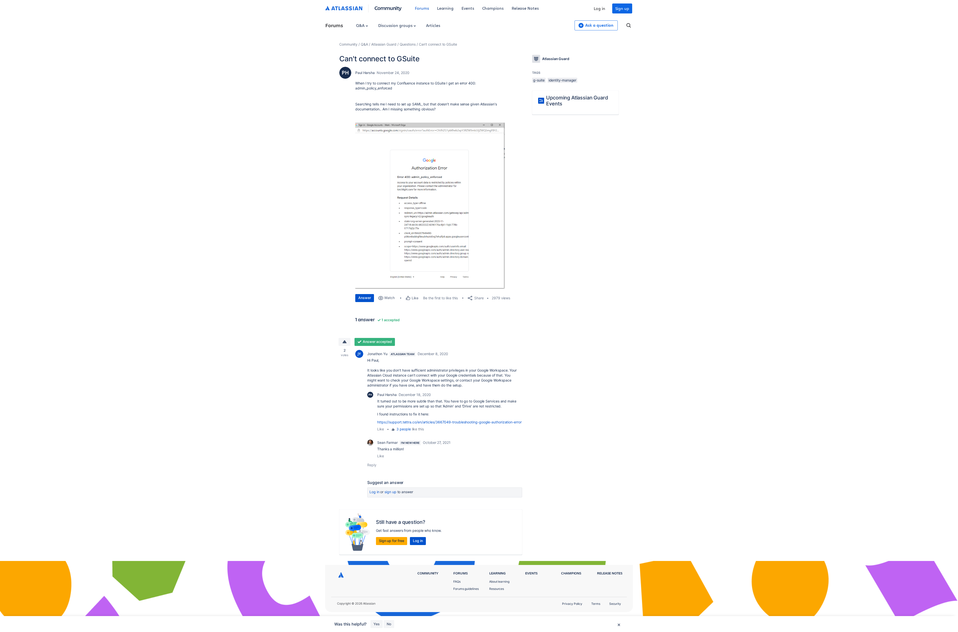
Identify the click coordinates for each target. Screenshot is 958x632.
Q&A (360, 25)
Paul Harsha (365, 73)
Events (468, 8)
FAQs (457, 581)
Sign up (622, 8)
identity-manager (563, 80)
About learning (499, 581)
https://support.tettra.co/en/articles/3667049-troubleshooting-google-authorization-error (449, 422)
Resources (496, 589)
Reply (371, 465)
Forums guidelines (466, 589)
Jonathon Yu (377, 354)
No (389, 624)
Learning (445, 8)
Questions (408, 44)
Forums (422, 8)
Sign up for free (391, 541)
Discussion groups (396, 25)
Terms (595, 604)
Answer (364, 298)
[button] (430, 206)
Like (380, 429)
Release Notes (525, 8)
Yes (376, 624)
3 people (403, 429)
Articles (433, 25)
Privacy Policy (572, 604)
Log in (599, 8)
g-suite (538, 80)
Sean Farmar (387, 442)
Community (388, 7)
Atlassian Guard (383, 44)
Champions (493, 8)
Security (615, 604)
